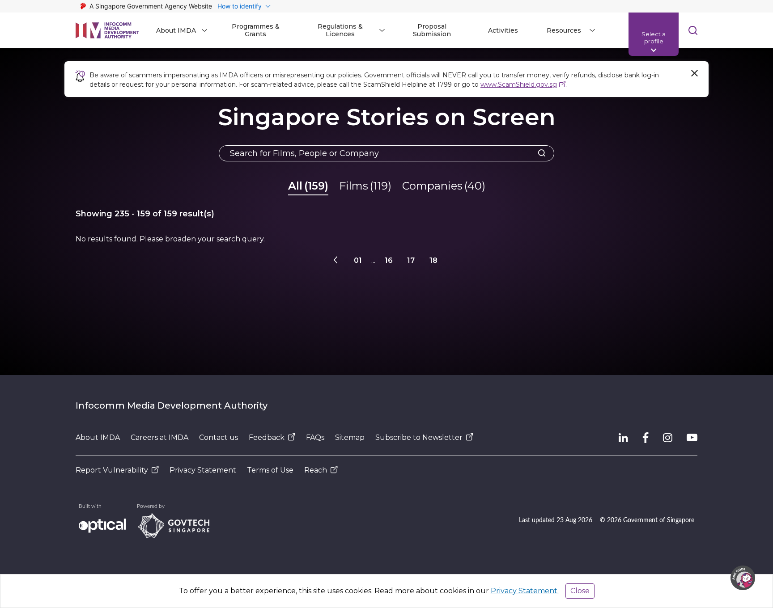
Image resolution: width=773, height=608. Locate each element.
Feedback (267, 437)
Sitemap (350, 437)
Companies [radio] (443, 185)
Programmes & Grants (256, 30)
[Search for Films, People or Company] (539, 153)
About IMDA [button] (176, 30)
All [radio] (308, 185)
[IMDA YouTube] (692, 438)
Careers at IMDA (159, 437)
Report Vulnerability (112, 470)
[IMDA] (107, 30)
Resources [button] (564, 30)
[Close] (694, 73)
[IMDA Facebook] (645, 438)
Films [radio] (365, 185)
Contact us (218, 437)
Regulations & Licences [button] (340, 30)
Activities (503, 30)
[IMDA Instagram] (667, 438)
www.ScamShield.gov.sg (518, 84)
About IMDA (98, 437)
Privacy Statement (203, 470)
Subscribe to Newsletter (419, 437)
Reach (315, 470)
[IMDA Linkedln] (623, 438)
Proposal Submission (432, 30)
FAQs (315, 437)
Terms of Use (270, 470)
